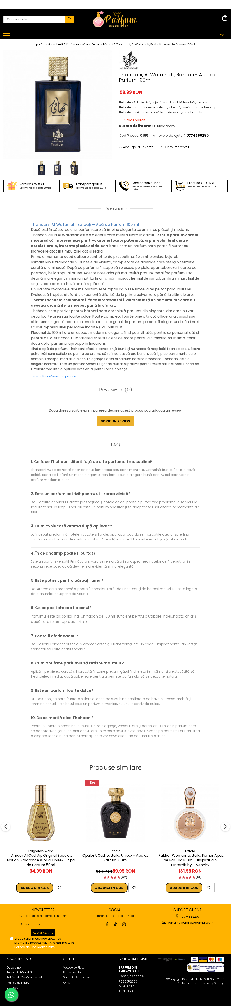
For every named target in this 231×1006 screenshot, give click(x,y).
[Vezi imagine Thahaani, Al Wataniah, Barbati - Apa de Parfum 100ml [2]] (74, 168)
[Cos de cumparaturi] (225, 18)
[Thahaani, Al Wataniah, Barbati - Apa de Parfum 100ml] (57, 104)
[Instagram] (124, 924)
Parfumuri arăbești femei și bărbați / (91, 44)
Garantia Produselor (76, 977)
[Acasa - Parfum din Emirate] (115, 19)
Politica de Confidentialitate (34, 947)
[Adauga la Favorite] (59, 887)
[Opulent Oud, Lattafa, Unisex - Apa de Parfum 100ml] (115, 813)
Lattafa (115, 851)
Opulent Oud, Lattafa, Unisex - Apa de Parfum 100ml (115, 858)
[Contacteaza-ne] (222, 33)
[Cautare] (69, 19)
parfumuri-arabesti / (51, 44)
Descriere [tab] (115, 208)
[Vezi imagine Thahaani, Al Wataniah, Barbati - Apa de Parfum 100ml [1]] (58, 168)
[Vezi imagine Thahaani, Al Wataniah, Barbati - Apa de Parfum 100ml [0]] (41, 168)
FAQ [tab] (115, 444)
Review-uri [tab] (115, 389)
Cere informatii (176, 147)
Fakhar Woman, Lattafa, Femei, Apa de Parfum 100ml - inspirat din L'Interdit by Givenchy (190, 860)
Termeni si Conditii (19, 972)
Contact (12, 988)
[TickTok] (116, 924)
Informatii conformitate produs (53, 376)
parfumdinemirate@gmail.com (190, 922)
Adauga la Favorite (138, 147)
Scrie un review (115, 421)
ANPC (66, 983)
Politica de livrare (18, 983)
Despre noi (14, 967)
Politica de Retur (73, 972)
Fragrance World (40, 851)
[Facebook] (107, 924)
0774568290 (190, 917)
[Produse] (7, 35)
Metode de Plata (73, 967)
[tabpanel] (57, 104)
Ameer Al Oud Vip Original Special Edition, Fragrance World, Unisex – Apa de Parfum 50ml (41, 860)
